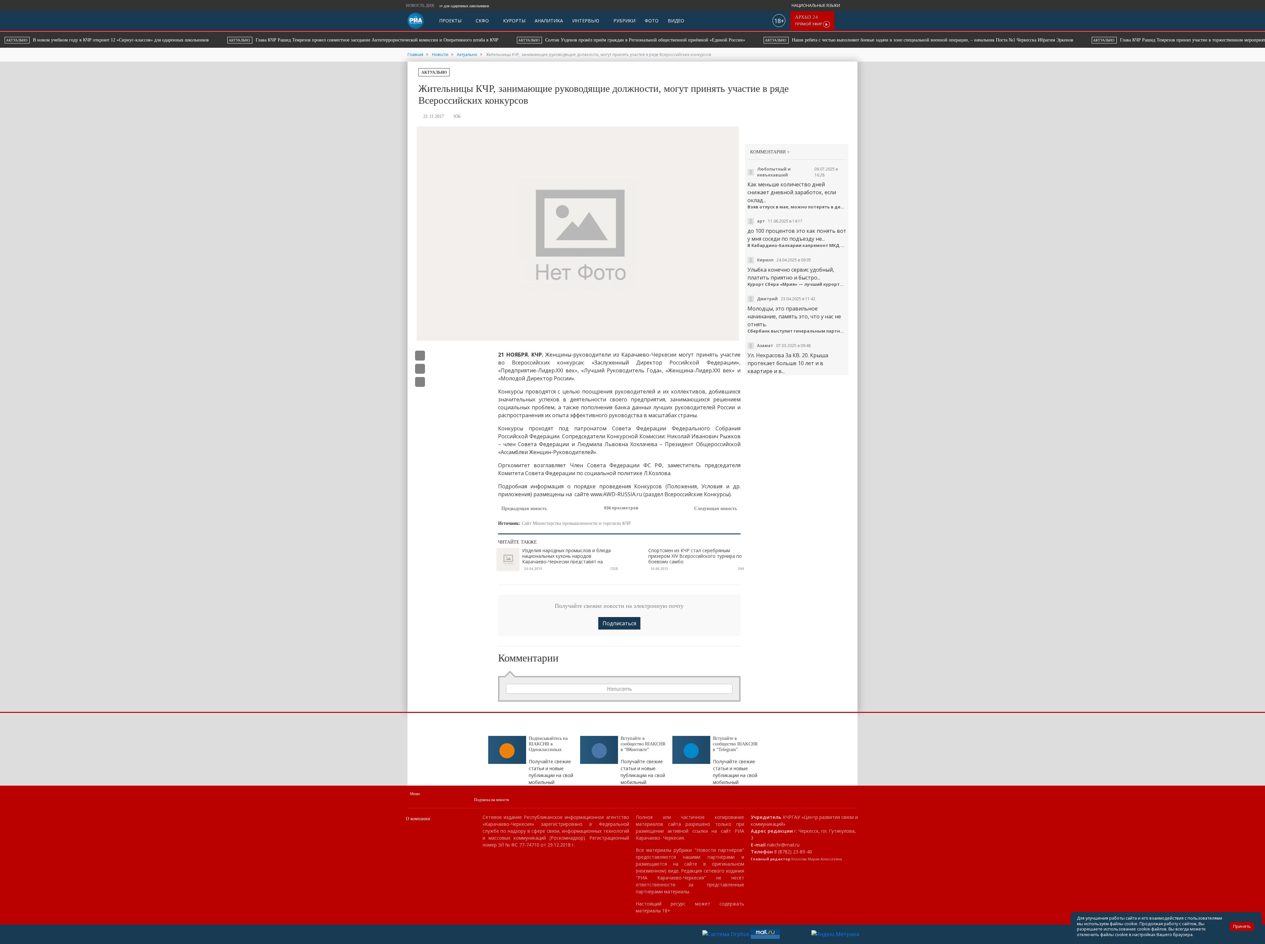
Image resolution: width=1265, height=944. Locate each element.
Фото (652, 20)
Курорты (513, 20)
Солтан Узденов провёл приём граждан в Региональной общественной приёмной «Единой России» (363, 40)
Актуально (434, 72)
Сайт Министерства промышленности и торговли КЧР (576, 523)
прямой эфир (809, 20)
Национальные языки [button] (816, 5)
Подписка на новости (491, 799)
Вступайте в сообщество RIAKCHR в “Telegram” (735, 744)
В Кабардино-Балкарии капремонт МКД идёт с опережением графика (797, 245)
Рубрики (623, 20)
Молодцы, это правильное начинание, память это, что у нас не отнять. (794, 316)
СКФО (481, 20)
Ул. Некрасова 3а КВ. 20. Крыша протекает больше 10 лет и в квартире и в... (787, 363)
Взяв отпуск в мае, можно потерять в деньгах (797, 207)
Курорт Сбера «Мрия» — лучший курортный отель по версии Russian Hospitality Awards (797, 284)
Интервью (585, 20)
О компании (418, 818)
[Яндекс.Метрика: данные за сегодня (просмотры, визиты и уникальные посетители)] (835, 934)
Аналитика (549, 20)
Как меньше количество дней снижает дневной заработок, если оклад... (791, 192)
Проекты (450, 20)
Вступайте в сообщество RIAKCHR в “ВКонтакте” (643, 744)
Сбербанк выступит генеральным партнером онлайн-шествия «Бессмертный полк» (797, 331)
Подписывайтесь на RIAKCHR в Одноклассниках (548, 744)
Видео (676, 20)
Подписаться (619, 623)
